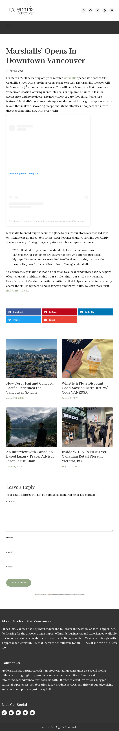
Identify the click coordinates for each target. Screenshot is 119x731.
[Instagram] (83, 10)
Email (9, 552)
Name (9, 537)
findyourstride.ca (17, 291)
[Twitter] (97, 10)
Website (9, 567)
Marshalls (69, 78)
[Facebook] (90, 10)
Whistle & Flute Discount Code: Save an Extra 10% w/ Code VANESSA (85, 388)
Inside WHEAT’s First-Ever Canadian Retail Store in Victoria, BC (84, 456)
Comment (11, 502)
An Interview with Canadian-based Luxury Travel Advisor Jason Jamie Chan (30, 456)
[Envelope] (111, 10)
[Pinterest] (104, 10)
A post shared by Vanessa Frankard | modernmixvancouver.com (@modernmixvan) (49, 221)
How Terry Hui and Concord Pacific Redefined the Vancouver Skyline (29, 388)
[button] (8, 26)
